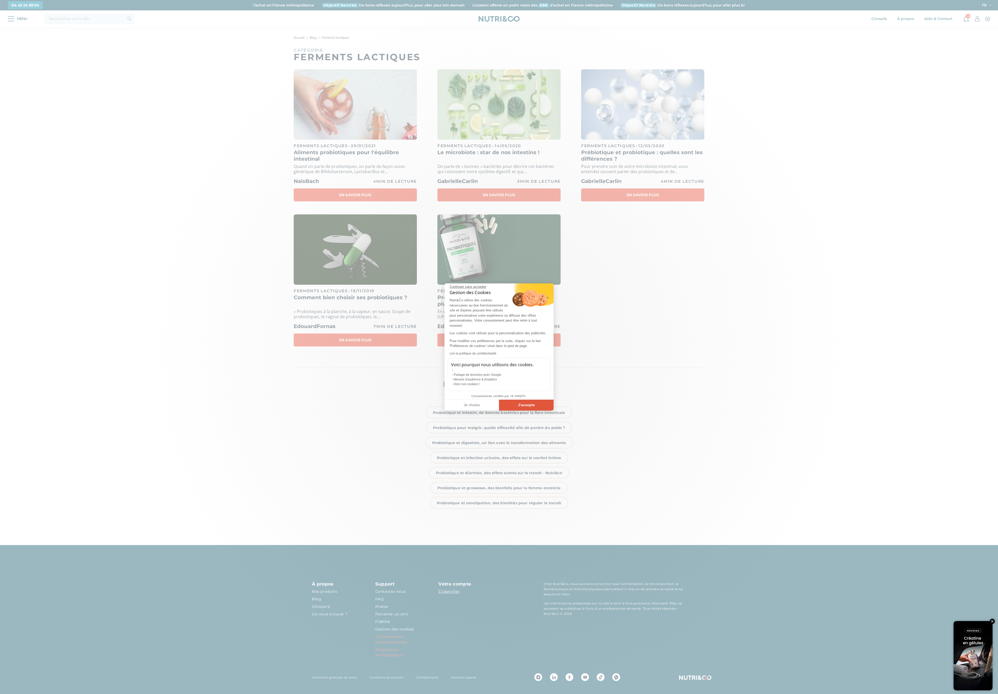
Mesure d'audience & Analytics (475, 379)
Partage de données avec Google (477, 375)
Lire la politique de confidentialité (473, 353)
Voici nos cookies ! (467, 384)
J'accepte (526, 405)
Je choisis (472, 405)
